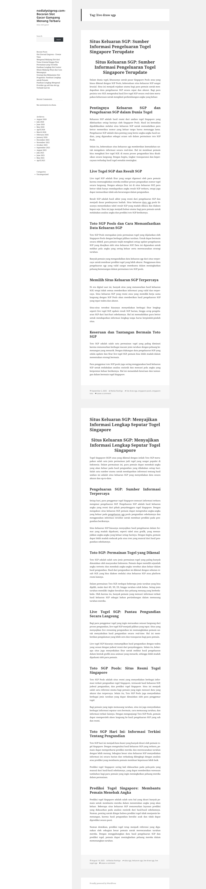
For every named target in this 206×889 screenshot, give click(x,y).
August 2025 (42, 150)
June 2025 (41, 155)
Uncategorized (42, 174)
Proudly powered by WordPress (103, 883)
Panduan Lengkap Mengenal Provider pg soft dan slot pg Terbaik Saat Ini (48, 85)
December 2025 (43, 140)
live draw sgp (131, 391)
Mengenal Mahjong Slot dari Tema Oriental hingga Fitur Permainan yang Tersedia (48, 62)
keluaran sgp (137, 860)
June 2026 (41, 124)
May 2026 (40, 127)
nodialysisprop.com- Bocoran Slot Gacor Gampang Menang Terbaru (51, 16)
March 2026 (41, 132)
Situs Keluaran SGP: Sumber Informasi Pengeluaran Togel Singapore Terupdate (120, 46)
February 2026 (42, 135)
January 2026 (42, 137)
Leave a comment (104, 393)
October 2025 (42, 145)
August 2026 (42, 119)
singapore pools (144, 391)
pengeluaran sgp (116, 514)
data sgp (146, 202)
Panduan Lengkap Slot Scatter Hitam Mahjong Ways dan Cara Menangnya (49, 70)
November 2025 (43, 142)
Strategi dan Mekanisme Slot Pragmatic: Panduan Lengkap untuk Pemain (49, 77)
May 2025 (40, 158)
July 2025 (40, 153)
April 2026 (41, 129)
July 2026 (40, 122)
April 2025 (41, 160)
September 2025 (43, 147)
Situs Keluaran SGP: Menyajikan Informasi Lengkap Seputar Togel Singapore (125, 424)
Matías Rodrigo (116, 391)
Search (39, 36)
